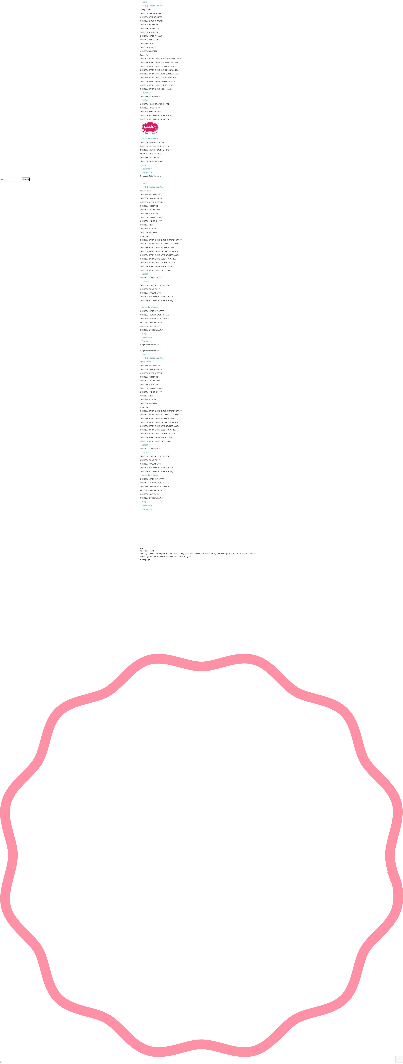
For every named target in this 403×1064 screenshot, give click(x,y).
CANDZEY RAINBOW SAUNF (151, 161)
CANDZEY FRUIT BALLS (149, 157)
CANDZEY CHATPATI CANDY (151, 36)
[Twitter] (145, 603)
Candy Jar (144, 55)
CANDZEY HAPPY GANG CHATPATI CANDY (157, 81)
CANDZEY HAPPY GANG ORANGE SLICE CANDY (159, 74)
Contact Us (147, 172)
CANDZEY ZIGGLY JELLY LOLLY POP (154, 104)
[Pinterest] (143, 603)
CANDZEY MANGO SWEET (151, 40)
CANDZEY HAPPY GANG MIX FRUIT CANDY (157, 66)
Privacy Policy (146, 640)
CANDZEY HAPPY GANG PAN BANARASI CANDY (159, 62)
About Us (144, 615)
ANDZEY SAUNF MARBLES (151, 154)
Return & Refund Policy (150, 649)
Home (144, 183)
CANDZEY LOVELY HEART (150, 112)
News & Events (146, 631)
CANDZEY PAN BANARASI (150, 13)
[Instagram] (147, 603)
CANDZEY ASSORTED (148, 51)
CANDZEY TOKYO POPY (150, 108)
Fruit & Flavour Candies (152, 5)
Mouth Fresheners (150, 138)
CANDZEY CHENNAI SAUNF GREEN (154, 146)
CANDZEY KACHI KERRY (150, 28)
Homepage (145, 559)
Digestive (146, 92)
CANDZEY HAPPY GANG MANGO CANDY (156, 85)
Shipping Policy (146, 646)
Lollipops (144, 628)
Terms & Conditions (148, 643)
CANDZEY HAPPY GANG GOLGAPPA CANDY (158, 78)
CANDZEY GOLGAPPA (149, 32)
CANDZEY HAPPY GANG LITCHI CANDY (156, 89)
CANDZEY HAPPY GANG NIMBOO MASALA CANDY (161, 59)
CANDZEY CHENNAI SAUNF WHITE (154, 150)
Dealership (147, 168)
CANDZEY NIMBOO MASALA (151, 21)
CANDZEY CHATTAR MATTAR (152, 142)
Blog (144, 165)
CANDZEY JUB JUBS (148, 47)
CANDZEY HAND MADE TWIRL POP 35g (156, 119)
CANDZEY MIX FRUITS (149, 25)
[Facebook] (141, 603)
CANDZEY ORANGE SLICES (151, 17)
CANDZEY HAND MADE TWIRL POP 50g (156, 115)
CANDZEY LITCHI (147, 44)
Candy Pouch (145, 10)
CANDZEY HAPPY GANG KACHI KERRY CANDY (159, 70)
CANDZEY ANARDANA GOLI (151, 96)
